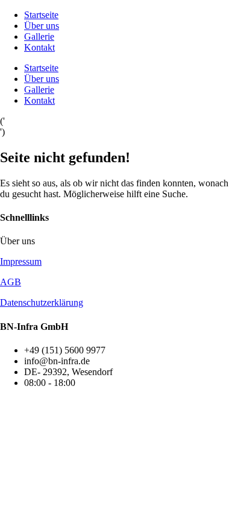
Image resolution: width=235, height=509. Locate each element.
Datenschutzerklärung (41, 302)
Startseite (41, 15)
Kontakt (39, 47)
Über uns (41, 26)
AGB (10, 282)
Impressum (21, 261)
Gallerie (39, 36)
